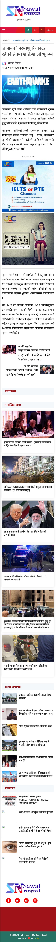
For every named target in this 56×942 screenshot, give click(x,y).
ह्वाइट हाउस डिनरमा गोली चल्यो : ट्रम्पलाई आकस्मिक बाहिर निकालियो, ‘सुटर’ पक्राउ (27, 444)
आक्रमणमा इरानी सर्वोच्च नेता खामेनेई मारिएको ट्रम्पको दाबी (25, 533)
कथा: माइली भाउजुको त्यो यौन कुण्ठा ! (36, 812)
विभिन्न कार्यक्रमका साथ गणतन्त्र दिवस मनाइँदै (36, 759)
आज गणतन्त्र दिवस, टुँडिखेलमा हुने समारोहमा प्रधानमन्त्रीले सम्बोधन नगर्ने (35, 774)
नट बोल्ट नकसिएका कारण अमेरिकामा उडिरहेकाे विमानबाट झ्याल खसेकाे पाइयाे (25, 667)
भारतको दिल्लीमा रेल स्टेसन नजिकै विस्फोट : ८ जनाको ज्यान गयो (25, 578)
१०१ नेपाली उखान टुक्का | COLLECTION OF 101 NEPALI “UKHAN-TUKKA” (34, 800)
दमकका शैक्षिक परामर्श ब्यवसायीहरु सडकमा (35, 696)
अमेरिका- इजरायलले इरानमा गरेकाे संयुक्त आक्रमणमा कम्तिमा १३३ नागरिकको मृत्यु (28, 488)
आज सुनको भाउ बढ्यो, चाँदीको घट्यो (35, 726)
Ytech (36, 938)
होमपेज (5, 40)
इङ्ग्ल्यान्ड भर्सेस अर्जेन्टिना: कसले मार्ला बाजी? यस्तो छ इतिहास (34, 743)
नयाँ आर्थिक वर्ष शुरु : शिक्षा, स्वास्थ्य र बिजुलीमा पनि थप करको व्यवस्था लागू (36, 712)
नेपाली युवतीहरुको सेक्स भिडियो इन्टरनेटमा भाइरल (33, 860)
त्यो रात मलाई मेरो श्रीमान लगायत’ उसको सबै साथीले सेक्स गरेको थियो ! (35, 829)
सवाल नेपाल (14, 63)
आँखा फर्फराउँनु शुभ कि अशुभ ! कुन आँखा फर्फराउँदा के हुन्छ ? (35, 845)
